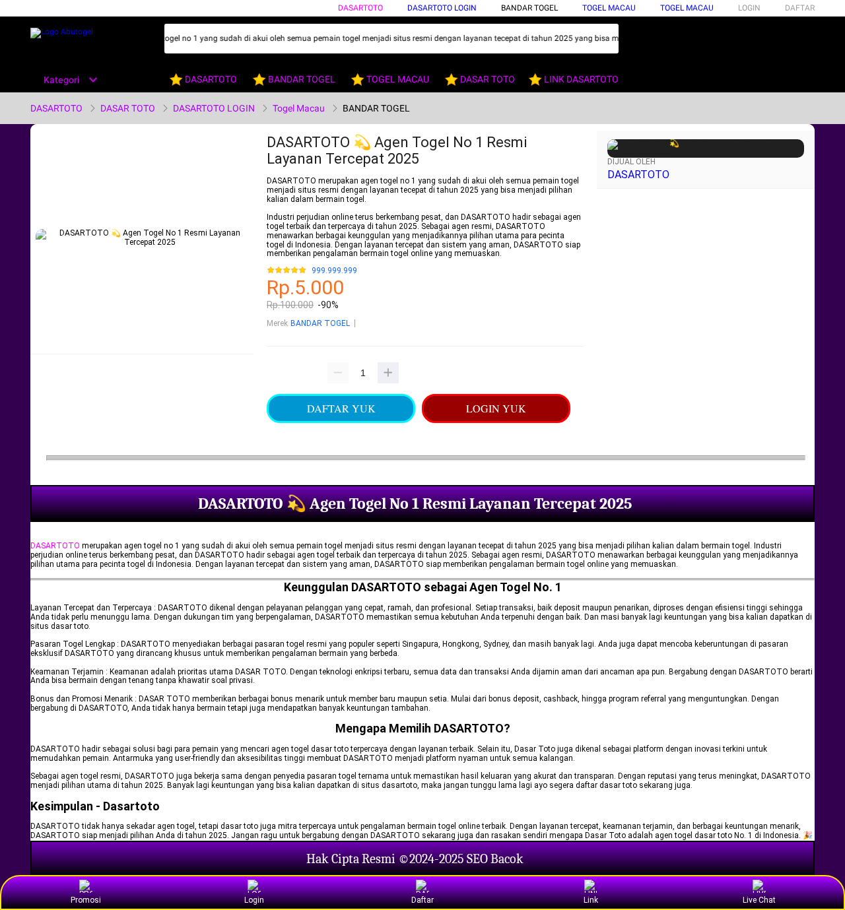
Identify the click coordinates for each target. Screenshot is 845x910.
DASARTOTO (360, 8)
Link (591, 900)
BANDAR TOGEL (529, 8)
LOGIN (749, 8)
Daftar (422, 900)
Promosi (86, 900)
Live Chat (759, 900)
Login (254, 900)
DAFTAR (800, 8)
